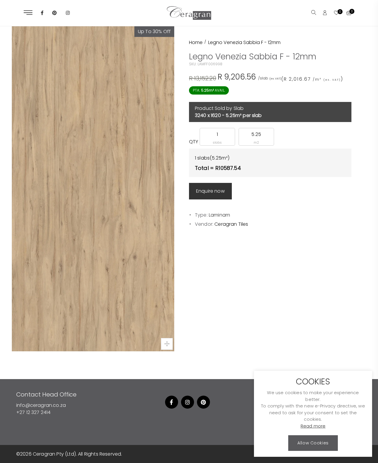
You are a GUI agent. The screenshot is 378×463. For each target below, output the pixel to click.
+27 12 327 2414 (33, 412)
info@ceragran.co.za (41, 405)
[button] (313, 13)
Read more (313, 426)
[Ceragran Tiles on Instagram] (68, 13)
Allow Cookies (312, 443)
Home (196, 42)
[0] (336, 13)
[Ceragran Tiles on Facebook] (42, 13)
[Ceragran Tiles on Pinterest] (54, 13)
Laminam (219, 215)
